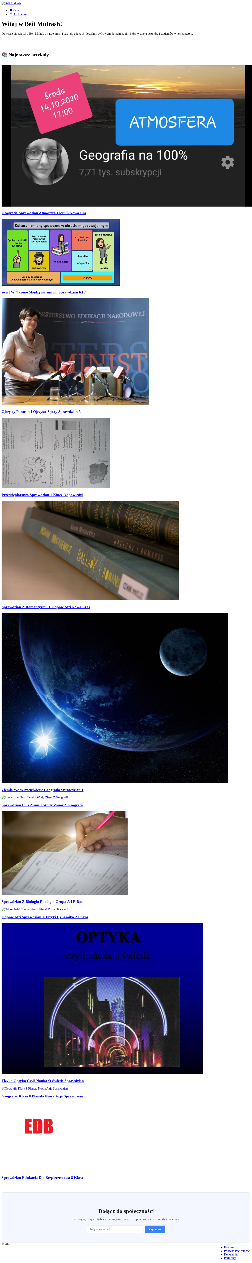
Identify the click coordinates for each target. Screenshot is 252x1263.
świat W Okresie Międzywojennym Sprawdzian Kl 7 (44, 292)
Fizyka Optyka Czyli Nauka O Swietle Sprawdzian (43, 1081)
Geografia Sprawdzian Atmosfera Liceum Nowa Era (44, 213)
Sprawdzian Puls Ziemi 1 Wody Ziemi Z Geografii (42, 805)
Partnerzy (230, 1258)
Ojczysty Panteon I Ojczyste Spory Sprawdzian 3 (41, 412)
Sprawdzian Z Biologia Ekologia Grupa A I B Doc (42, 902)
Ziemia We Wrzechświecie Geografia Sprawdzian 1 (42, 790)
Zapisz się (155, 1229)
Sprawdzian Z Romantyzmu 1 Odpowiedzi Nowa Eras (46, 607)
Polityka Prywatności (237, 1251)
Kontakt (229, 1247)
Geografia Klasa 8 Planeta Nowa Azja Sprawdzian (42, 1096)
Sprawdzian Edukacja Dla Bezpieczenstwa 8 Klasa (42, 1177)
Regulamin (231, 1254)
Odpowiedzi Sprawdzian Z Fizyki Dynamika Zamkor (45, 917)
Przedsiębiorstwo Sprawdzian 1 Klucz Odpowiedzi (42, 495)
